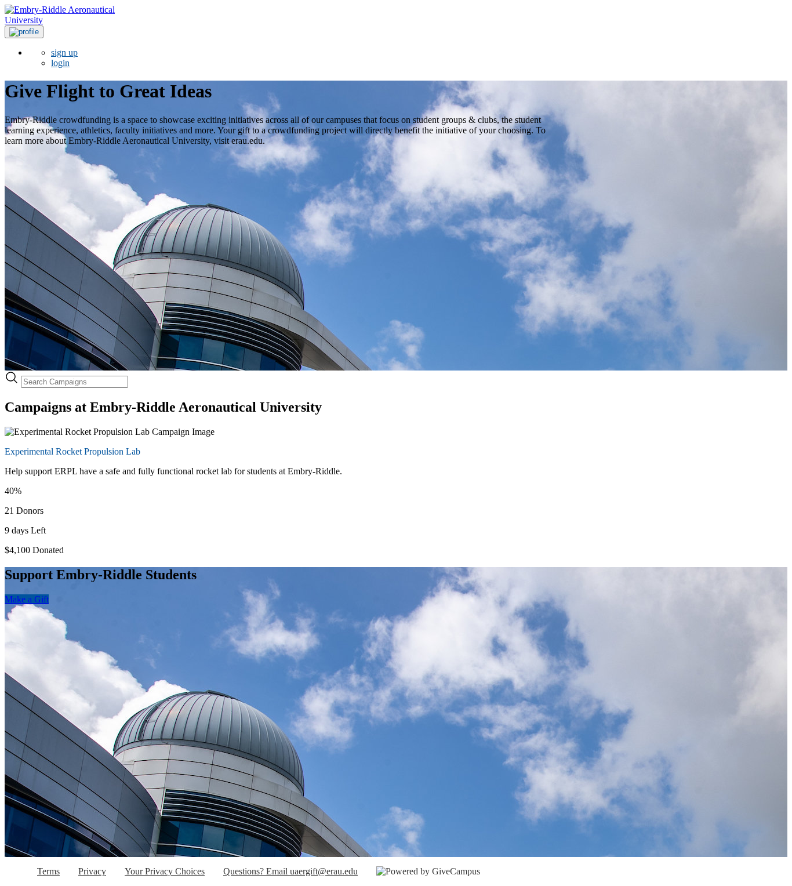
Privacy (92, 871)
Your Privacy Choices (165, 871)
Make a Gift (27, 599)
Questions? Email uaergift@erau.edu (290, 871)
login (60, 63)
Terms (48, 871)
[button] (24, 32)
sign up (64, 52)
